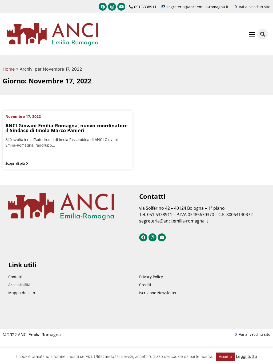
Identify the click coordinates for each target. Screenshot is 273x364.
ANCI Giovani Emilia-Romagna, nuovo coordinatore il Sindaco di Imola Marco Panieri (66, 128)
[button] (252, 34)
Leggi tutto (246, 356)
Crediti (145, 284)
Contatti (15, 276)
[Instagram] (112, 7)
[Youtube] (121, 7)
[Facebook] (103, 7)
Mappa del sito (21, 292)
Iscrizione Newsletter (158, 292)
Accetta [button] (225, 356)
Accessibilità (19, 284)
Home (9, 69)
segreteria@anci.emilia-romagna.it (173, 221)
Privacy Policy (151, 276)
